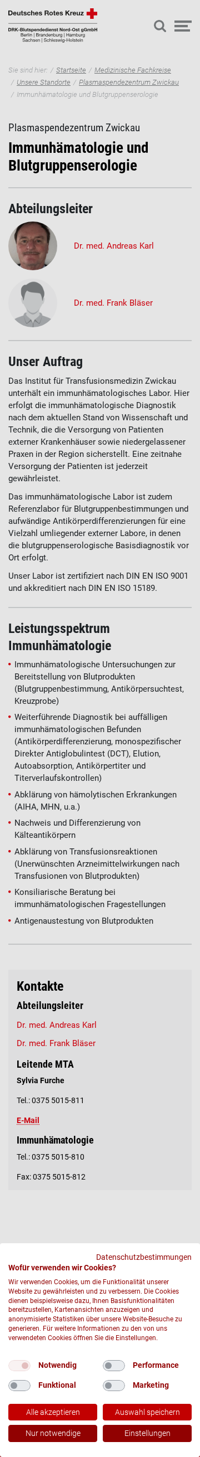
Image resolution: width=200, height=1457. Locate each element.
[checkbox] (19, 1365)
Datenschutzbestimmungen (144, 1257)
